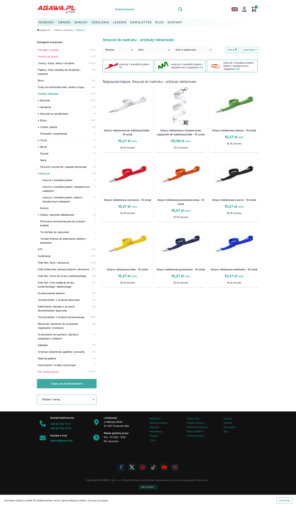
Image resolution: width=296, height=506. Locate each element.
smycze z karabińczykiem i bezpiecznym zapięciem (66, 188)
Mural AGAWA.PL (195, 431)
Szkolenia (100, 22)
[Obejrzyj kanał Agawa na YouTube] (164, 467)
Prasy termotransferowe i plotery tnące (61, 87)
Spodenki (45, 107)
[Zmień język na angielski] (235, 9)
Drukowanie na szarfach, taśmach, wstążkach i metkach (58, 336)
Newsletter (141, 22)
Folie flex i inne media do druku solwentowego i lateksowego (56, 284)
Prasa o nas (193, 418)
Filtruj (231, 50)
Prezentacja (156, 431)
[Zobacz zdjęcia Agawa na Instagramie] (175, 467)
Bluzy (43, 120)
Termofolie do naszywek (54, 232)
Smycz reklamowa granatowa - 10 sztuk (181, 269)
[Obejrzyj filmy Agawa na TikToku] (153, 467)
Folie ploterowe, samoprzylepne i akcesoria (63, 269)
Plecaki (44, 153)
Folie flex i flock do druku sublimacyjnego (62, 275)
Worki (43, 146)
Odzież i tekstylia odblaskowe (57, 214)
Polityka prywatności (197, 427)
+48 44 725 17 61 (60, 424)
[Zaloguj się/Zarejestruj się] (244, 9)
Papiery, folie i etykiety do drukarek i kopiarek (59, 71)
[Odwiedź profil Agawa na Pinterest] (142, 467)
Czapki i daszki (48, 127)
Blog (159, 22)
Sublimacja (44, 256)
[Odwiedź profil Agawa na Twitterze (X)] (132, 467)
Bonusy (81, 22)
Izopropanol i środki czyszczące (57, 365)
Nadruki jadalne (47, 358)
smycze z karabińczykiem (57, 180)
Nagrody (154, 427)
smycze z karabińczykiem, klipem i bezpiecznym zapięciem (62, 199)
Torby (43, 140)
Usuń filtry (249, 50)
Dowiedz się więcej (98, 500)
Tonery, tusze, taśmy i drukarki (56, 63)
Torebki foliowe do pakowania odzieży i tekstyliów (63, 240)
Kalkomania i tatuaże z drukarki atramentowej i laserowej (56, 308)
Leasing (120, 22)
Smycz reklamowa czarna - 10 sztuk (234, 199)
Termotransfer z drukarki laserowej (58, 299)
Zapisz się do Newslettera (66, 383)
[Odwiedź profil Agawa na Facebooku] (121, 467)
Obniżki (64, 22)
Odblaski (43, 345)
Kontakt (174, 22)
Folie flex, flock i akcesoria (53, 262)
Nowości (46, 22)
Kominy (44, 208)
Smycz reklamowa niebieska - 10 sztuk (234, 269)
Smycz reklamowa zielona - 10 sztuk (234, 130)
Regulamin (155, 418)
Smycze (45, 173)
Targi (152, 440)
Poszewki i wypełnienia (53, 133)
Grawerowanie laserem (51, 293)
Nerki (43, 160)
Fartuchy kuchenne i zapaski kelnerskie (63, 166)
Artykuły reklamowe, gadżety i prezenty (61, 351)
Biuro (41, 80)
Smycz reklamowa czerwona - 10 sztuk (127, 199)
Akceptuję (284, 500)
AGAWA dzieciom (196, 422)
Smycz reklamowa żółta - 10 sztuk (127, 269)
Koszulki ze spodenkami (54, 113)
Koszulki (45, 100)
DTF (40, 249)
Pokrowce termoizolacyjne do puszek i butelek (63, 223)
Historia (154, 435)
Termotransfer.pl (195, 435)
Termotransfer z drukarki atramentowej (61, 317)
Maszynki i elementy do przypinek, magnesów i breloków (58, 325)
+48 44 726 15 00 (60, 428)
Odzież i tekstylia (48, 93)
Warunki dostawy (159, 422)
